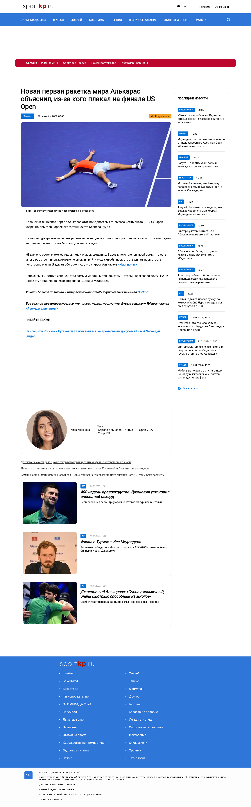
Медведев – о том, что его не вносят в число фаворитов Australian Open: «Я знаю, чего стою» (201, 143)
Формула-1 (137, 689)
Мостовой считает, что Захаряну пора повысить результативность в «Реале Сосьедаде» (200, 187)
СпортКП (104, 433)
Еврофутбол (185, 178)
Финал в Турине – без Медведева (110, 542)
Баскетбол (70, 689)
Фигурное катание (76, 696)
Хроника (183, 157)
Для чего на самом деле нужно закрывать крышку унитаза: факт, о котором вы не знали (76, 462)
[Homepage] (38, 6)
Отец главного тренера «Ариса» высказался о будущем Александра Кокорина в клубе (201, 326)
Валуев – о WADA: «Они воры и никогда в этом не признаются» (198, 164)
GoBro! (142, 292)
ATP (180, 202)
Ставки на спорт (74, 735)
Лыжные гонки (73, 719)
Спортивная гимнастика (146, 727)
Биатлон (135, 704)
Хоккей (134, 673)
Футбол (183, 317)
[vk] (179, 7)
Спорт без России (74, 63)
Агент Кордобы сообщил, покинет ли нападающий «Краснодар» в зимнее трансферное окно (200, 279)
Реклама (205, 6)
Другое (134, 696)
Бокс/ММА (70, 681)
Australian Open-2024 (135, 63)
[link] (96, 164)
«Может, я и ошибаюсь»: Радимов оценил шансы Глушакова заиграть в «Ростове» (201, 119)
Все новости (190, 388)
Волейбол (70, 712)
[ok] (185, 7)
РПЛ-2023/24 (49, 63)
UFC (181, 293)
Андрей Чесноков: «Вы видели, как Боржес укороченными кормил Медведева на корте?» (200, 211)
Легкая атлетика (141, 719)
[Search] (228, 20)
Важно (67, 758)
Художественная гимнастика (84, 742)
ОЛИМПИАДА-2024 (77, 704)
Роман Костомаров (104, 63)
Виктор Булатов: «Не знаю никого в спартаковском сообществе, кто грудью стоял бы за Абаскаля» (200, 350)
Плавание (69, 727)
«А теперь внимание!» (42, 308)
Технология (137, 758)
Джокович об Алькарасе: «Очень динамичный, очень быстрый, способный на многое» (122, 594)
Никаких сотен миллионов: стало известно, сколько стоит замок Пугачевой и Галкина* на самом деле (85, 468)
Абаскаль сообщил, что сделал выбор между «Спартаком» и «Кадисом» (198, 255)
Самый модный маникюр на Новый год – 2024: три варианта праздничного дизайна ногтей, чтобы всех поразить (92, 474)
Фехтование (137, 735)
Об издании (222, 6)
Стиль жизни (138, 742)
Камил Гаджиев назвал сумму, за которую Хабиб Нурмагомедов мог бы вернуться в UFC (200, 302)
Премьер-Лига (186, 110)
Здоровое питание (76, 750)
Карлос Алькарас (109, 430)
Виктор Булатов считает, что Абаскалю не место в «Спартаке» (199, 232)
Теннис (27, 116)
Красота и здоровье (143, 712)
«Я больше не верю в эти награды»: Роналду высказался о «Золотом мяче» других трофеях (200, 374)
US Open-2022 (144, 430)
